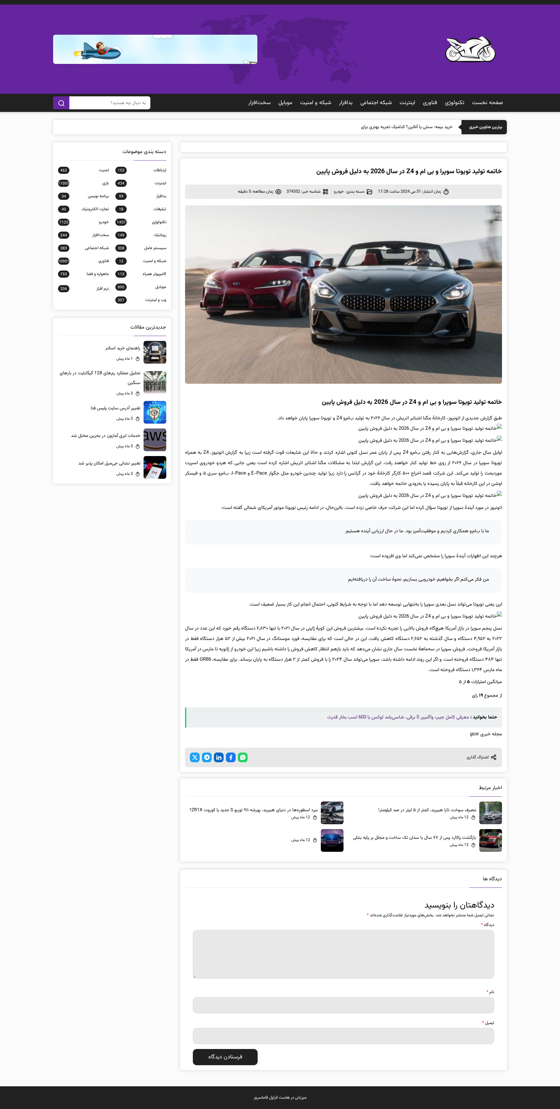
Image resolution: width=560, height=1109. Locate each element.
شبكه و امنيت (315, 103)
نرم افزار (84, 288)
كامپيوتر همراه (142, 274)
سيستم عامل (142, 248)
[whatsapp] (243, 757)
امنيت (84, 170)
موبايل (285, 103)
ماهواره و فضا (84, 274)
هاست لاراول (279, 1097)
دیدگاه (487, 925)
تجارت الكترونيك (85, 209)
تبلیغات (142, 209)
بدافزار (346, 103)
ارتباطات (142, 170)
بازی (83, 183)
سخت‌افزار (259, 103)
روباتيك (142, 235)
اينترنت (407, 103)
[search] (61, 102)
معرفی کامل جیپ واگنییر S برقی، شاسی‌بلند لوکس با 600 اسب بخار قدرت (398, 717)
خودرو (339, 191)
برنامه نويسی (85, 196)
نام (490, 992)
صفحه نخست (487, 103)
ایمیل (488, 1023)
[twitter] (195, 757)
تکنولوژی (454, 103)
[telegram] (207, 757)
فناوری (430, 103)
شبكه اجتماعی (376, 103)
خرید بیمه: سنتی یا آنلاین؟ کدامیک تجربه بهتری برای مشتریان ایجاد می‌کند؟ (386, 127)
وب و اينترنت (142, 300)
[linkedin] (219, 757)
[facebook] (231, 757)
